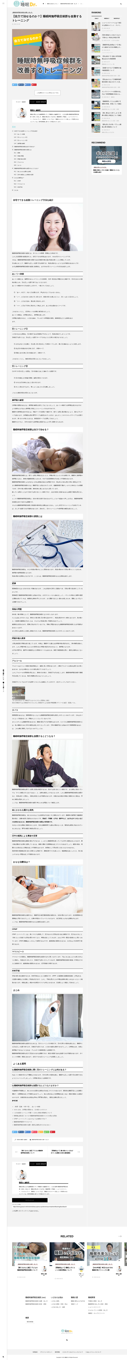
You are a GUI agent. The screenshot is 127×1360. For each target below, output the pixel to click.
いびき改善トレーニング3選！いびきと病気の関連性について (33, 1112)
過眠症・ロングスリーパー (96, 1313)
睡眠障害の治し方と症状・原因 (110, 109)
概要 (27, 1318)
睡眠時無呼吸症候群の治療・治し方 (40, 1139)
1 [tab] (99, 163)
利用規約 (35, 1352)
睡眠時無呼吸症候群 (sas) (35, 1297)
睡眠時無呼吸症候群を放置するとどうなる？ (27, 168)
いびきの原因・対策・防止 (59, 1304)
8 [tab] (110, 163)
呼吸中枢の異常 (22, 159)
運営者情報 (30, 1321)
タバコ (19, 165)
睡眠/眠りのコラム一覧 (108, 64)
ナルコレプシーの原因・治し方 (98, 1310)
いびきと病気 (55, 1301)
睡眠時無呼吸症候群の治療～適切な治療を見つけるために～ (32, 1125)
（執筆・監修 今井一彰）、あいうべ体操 (27, 1106)
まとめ (16, 190)
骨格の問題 (21, 156)
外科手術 (20, 187)
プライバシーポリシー (46, 1352)
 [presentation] (119, 1236)
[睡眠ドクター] (25, 3)
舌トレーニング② (22, 140)
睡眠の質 (74, 1297)
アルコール (21, 162)
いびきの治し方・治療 (58, 1307)
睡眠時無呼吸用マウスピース (23, 1122)
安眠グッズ (74, 1304)
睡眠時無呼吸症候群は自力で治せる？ (25, 146)
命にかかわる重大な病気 (24, 171)
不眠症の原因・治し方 (95, 1301)
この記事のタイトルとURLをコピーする (47, 93)
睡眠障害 (91, 1297)
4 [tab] (104, 163)
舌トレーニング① (22, 137)
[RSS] (3, 1356)
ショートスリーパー (107, 30)
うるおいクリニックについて (93, 1352)
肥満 (19, 153)
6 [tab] (107, 163)
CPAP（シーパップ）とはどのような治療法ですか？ (30, 1119)
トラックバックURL (16, 1204)
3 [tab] (102, 163)
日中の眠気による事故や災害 (25, 174)
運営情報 (57, 1352)
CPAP (19, 181)
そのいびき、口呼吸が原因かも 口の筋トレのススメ (30, 1109)
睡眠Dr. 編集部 (23, 1139)
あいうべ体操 (21, 134)
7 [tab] (109, 163)
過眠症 (113, 97)
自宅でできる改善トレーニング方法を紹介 (26, 131)
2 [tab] (101, 163)
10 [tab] (113, 163)
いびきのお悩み (115, 40)
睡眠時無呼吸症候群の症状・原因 (111, 75)
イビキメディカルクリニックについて (72, 1352)
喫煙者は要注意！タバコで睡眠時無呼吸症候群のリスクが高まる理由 (35, 1116)
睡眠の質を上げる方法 (108, 132)
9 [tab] (112, 163)
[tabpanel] (107, 160)
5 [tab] (106, 163)
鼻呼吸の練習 (21, 143)
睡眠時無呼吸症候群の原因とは (23, 149)
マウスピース (21, 184)
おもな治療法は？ (19, 177)
